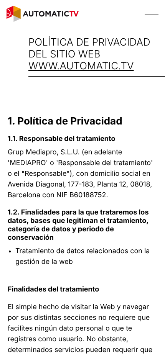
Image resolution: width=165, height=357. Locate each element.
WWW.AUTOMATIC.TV (81, 66)
